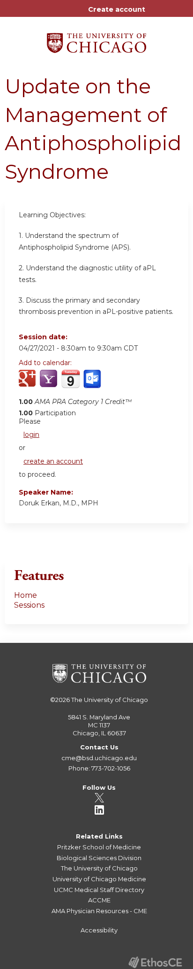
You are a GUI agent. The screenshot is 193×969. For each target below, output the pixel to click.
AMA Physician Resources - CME (99, 911)
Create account (116, 9)
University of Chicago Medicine (99, 879)
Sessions (29, 605)
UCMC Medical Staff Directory (99, 889)
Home (25, 595)
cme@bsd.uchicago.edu (99, 758)
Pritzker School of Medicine (99, 847)
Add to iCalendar (70, 383)
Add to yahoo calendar (49, 383)
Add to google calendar (28, 383)
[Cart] (156, 14)
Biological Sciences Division (99, 858)
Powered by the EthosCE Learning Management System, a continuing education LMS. (155, 962)
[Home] (96, 39)
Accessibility (99, 930)
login (31, 434)
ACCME (99, 900)
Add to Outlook (93, 383)
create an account (53, 461)
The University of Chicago (109, 699)
